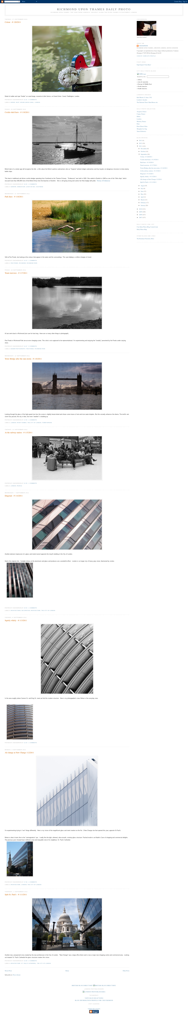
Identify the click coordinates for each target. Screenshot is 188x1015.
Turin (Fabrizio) (141, 131)
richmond (22, 263)
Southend (39, 186)
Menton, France (141, 121)
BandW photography (18, 348)
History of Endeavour (103, 181)
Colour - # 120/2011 (13, 22)
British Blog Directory (82, 985)
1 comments (33, 260)
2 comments (33, 960)
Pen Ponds (14, 263)
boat (17, 102)
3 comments (32, 99)
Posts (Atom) (16, 975)
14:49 (25, 960)
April (142, 197)
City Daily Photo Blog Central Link (147, 227)
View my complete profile (146, 56)
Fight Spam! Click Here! (144, 65)
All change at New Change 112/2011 (19, 752)
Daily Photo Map (142, 229)
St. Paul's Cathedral (28, 963)
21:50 (25, 483)
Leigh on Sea (30, 186)
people (19, 485)
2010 (140, 209)
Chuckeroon (143, 45)
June (142, 191)
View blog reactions (94, 998)
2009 (140, 212)
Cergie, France (141, 114)
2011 (140, 146)
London (37, 102)
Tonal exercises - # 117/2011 (16, 273)
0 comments (33, 346)
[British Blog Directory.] (104, 985)
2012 (140, 143)
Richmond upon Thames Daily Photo (94, 9)
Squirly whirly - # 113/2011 (16, 620)
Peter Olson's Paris (142, 126)
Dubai (138, 116)
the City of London (34, 422)
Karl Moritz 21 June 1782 (144, 97)
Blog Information (83, 1000)
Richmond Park (32, 263)
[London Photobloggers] (94, 992)
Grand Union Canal (27, 102)
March (143, 200)
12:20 (25, 742)
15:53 (25, 608)
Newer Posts (8, 971)
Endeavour (21, 186)
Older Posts (126, 971)
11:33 (25, 99)
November (144, 149)
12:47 (25, 346)
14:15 (25, 260)
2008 (140, 215)
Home (67, 971)
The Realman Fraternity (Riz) (145, 239)
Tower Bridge (47, 422)
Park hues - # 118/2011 (14, 196)
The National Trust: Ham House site (147, 102)
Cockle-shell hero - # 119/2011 (17, 112)
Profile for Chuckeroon (102, 1000)
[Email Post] (37, 99)
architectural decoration (20, 610)
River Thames (21, 422)
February (143, 203)
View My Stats (94, 1009)
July (142, 188)
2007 (140, 217)
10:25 (25, 184)
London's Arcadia (142, 100)
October (143, 151)
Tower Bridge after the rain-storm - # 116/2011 (23, 358)
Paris (138, 124)
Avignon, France (141, 112)
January (143, 205)
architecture (35, 610)
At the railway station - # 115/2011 (18, 432)
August (143, 186)
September (144, 154)
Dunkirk (13, 186)
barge (13, 102)
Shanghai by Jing (142, 129)
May (142, 194)
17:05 (25, 420)
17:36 (25, 882)
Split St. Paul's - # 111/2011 (16, 894)
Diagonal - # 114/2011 (14, 495)
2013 (140, 140)
